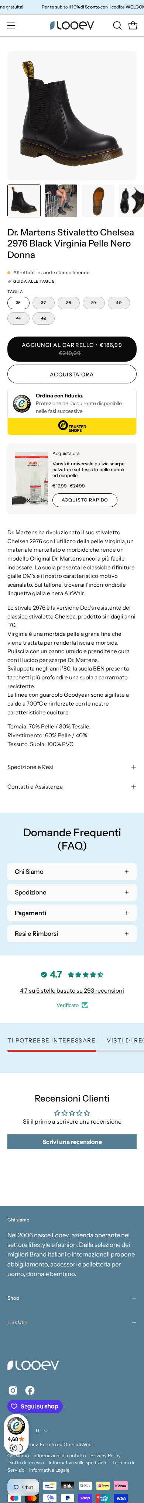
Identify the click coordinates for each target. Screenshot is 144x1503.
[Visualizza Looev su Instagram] (12, 1390)
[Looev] (72, 25)
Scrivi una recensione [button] (72, 1141)
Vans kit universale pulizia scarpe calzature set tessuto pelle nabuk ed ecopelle (88, 469)
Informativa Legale (49, 1470)
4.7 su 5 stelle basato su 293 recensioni (72, 990)
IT (38, 1430)
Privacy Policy (105, 1455)
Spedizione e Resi (30, 767)
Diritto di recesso (25, 1462)
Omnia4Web (77, 1444)
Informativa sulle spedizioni (78, 1462)
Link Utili (17, 1322)
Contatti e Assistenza (35, 786)
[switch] (16, 1448)
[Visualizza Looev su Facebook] (29, 1390)
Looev (31, 1444)
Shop (13, 1298)
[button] (117, 25)
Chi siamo (18, 1455)
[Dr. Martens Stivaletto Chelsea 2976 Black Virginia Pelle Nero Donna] (24, 200)
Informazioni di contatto (60, 1455)
